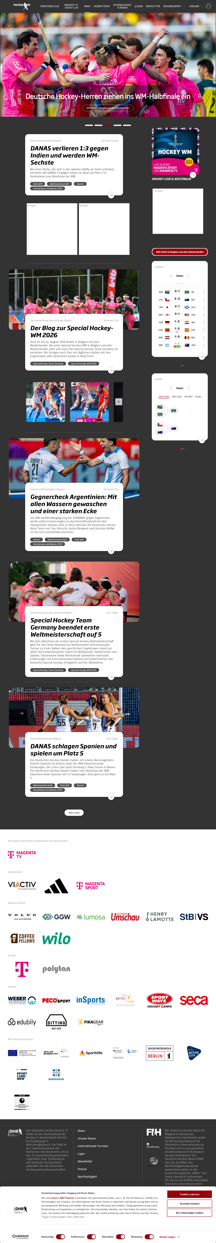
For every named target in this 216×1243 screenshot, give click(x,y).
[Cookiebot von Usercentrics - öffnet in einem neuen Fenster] (20, 1236)
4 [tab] (115, 126)
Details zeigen (167, 1236)
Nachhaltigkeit (87, 1176)
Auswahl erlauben (190, 1203)
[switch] (91, 1236)
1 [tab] (86, 126)
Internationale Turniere (122, 6)
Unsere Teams (101, 6)
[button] (45, 411)
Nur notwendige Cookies (189, 1212)
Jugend (139, 6)
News (87, 6)
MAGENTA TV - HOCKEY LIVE (71, 6)
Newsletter (153, 6)
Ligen (81, 1153)
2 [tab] (96, 126)
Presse (81, 1169)
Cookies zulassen (189, 1194)
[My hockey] (208, 6)
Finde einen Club (49, 6)
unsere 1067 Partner (62, 1198)
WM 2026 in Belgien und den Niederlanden (108, 108)
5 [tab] (124, 126)
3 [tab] (105, 126)
